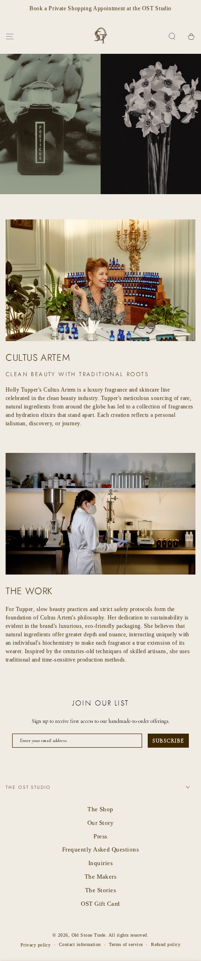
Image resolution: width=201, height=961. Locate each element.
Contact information (80, 944)
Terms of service (126, 944)
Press (100, 836)
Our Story (100, 823)
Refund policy (165, 944)
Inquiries (100, 863)
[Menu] (10, 36)
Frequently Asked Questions (100, 849)
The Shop (100, 809)
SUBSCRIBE (168, 740)
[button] (172, 36)
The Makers (101, 877)
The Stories (100, 890)
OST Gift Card (100, 904)
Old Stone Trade (89, 935)
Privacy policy (36, 944)
